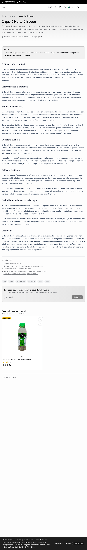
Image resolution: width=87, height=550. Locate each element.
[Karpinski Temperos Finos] (4, 7)
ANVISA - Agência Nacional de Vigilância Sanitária (21, 274)
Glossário (11, 16)
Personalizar (59, 543)
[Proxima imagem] (41, 337)
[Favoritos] (60, 7)
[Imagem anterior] (3, 337)
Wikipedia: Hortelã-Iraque (12, 263)
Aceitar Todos (79, 543)
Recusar (68, 543)
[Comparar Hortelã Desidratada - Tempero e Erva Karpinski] (40, 323)
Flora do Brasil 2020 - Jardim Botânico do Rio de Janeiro (23, 266)
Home (4, 16)
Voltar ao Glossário (10, 377)
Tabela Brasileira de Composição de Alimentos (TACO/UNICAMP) (26, 271)
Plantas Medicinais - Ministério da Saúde (18, 269)
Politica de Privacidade (27, 547)
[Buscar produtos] (55, 7)
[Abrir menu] (83, 7)
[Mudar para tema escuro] (65, 7)
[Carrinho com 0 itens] (78, 7)
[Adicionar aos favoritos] (40, 319)
